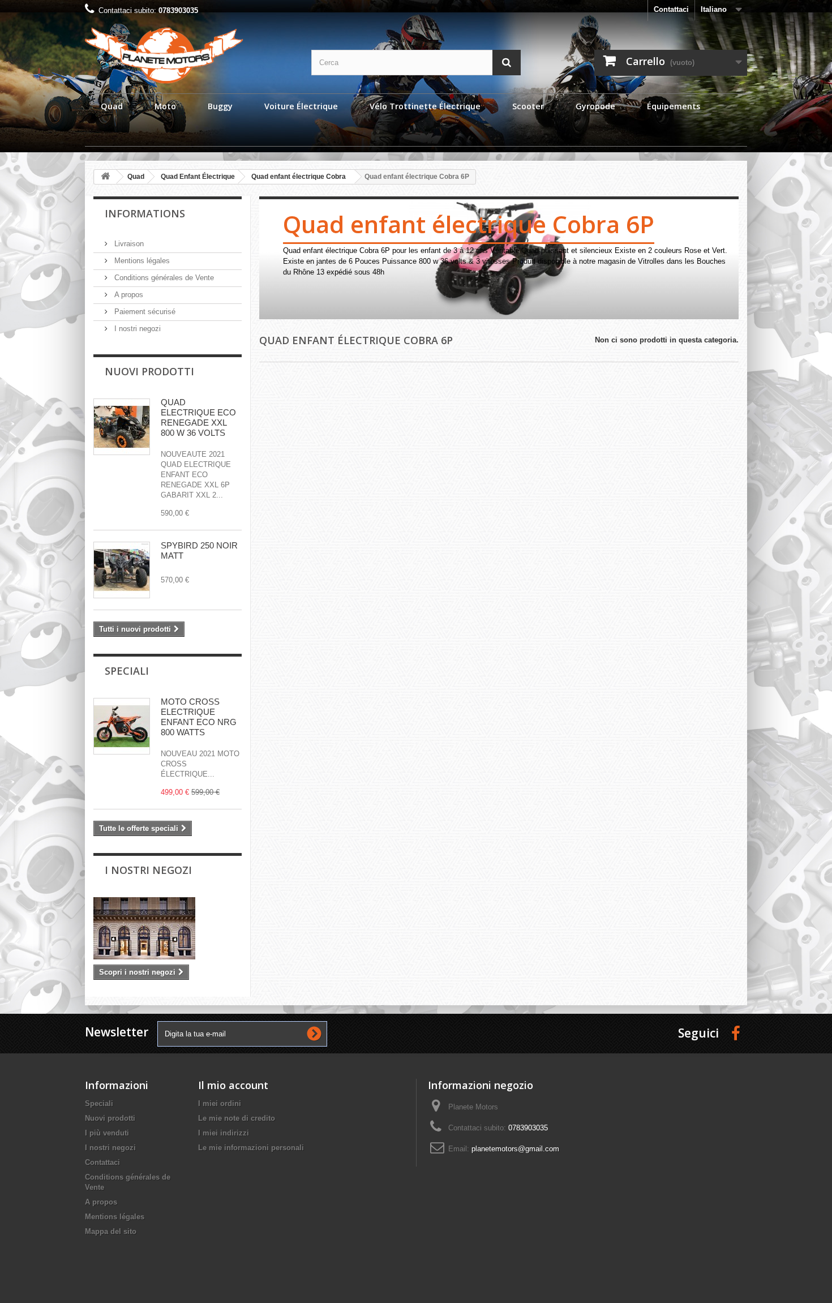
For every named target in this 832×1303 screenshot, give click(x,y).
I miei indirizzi (223, 1133)
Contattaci (671, 9)
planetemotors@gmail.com (515, 1149)
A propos (127, 294)
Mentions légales (141, 260)
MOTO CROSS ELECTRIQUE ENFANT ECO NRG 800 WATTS (199, 717)
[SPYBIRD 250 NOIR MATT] (121, 570)
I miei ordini (219, 1103)
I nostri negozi (136, 328)
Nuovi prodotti (149, 371)
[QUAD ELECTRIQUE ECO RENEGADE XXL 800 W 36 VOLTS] (121, 426)
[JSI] (189, 55)
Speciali (127, 671)
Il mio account (233, 1085)
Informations (145, 213)
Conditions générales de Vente (163, 277)
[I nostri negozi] (167, 928)
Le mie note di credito (236, 1118)
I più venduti (107, 1133)
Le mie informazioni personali (251, 1147)
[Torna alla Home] (105, 177)
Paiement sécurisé (143, 311)
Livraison (128, 243)
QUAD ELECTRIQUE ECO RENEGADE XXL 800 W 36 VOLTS (198, 417)
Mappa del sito (110, 1231)
